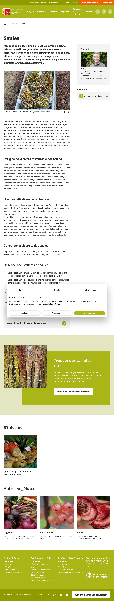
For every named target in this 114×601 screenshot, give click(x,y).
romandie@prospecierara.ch (42, 580)
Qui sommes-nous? (55, 3)
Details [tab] (57, 290)
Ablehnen (24, 313)
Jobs (67, 3)
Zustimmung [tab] (24, 290)
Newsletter (34, 3)
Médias (43, 3)
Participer (89, 11)
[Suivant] (68, 112)
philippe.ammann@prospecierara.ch (94, 78)
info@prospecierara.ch (13, 572)
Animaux (53, 11)
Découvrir (41, 11)
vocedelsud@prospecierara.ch (70, 572)
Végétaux (64, 11)
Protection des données (24, 595)
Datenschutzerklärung (50, 304)
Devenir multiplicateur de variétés (26, 323)
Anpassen (56, 313)
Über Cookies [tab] (90, 290)
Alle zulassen (89, 313)
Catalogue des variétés (76, 11)
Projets (30, 11)
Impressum (8, 595)
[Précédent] (59, 112)
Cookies (40, 595)
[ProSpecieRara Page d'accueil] (14, 11)
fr (73, 2)
